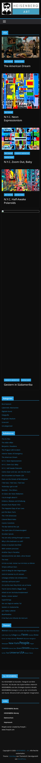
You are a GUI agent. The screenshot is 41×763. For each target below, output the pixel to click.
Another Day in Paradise (10, 552)
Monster (13, 638)
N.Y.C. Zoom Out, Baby (18, 162)
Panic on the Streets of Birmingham (15, 479)
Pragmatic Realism (8, 419)
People (24, 643)
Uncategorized (7, 426)
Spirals (11, 648)
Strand (19, 648)
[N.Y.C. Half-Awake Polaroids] (20, 180)
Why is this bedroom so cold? (12, 541)
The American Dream (17, 66)
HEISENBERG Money (11, 713)
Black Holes (30, 631)
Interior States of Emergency (12, 454)
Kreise (36, 635)
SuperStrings (6, 600)
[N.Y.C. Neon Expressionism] (20, 91)
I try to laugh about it (9, 497)
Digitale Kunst (19, 61)
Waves (31, 653)
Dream (19, 635)
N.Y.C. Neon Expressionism (13, 118)
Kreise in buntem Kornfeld (11, 545)
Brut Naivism (8, 61)
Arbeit (16, 631)
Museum (20, 638)
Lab (6, 638)
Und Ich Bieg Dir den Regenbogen (14, 570)
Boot (37, 631)
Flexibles (30, 635)
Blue (34, 631)
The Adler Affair (7, 443)
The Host (5, 560)
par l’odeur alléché (8, 611)
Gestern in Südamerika (18, 384)
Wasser (27, 653)
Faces (24, 634)
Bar (25, 631)
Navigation (33, 638)
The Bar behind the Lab (10, 527)
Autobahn (21, 631)
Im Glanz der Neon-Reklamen (12, 494)
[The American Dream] (20, 47)
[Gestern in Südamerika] (20, 293)
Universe (14, 652)
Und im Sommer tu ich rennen (13, 574)
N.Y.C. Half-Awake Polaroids (15, 200)
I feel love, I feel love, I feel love (13, 483)
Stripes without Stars (9, 567)
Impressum (8, 722)
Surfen (4, 653)
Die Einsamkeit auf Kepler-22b (13, 475)
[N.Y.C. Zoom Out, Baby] (20, 139)
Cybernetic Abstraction (22, 153)
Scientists (5, 648)
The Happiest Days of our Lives (13, 508)
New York (14, 643)
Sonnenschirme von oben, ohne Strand (16, 556)
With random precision (10, 549)
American (11, 631)
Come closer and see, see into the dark (16, 472)
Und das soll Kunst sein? (11, 581)
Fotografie (5, 415)
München (26, 638)
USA (21, 652)
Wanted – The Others (9, 490)
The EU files (6, 439)
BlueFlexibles (6, 614)
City (10, 635)
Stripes (36, 648)
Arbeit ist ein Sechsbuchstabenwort (15, 592)
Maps (9, 638)
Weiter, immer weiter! (10, 596)
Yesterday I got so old (9, 486)
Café (3, 635)
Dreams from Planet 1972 (11, 505)
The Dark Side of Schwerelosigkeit (14, 530)
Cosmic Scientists (8, 523)
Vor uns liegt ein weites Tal (11, 603)
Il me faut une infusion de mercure (14, 618)
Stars (14, 648)
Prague (32, 643)
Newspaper (5, 643)
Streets (26, 647)
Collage (14, 635)
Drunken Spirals (8, 534)
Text (7, 653)
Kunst (3, 638)
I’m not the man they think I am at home (16, 585)
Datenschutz (8, 718)
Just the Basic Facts (9, 512)
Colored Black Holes (9, 519)
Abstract (5, 630)
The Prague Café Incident (11, 450)
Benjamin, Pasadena (9, 446)
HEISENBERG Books (11, 709)
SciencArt (5, 422)
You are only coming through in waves (16, 538)
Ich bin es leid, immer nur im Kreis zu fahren (18, 563)
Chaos (6, 635)
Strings (32, 648)
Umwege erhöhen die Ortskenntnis (14, 578)
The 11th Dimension (9, 516)
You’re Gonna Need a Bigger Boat (14, 589)
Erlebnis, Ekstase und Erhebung (13, 501)
